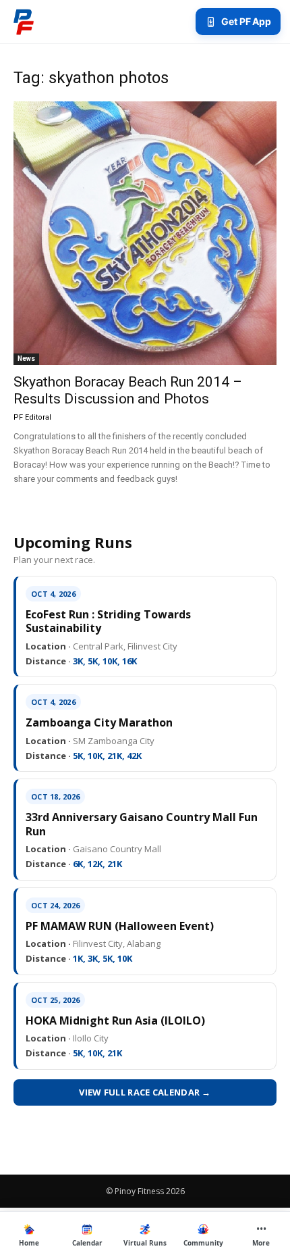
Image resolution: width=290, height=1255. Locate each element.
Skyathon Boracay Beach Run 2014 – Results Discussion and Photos (127, 390)
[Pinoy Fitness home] (23, 21)
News (26, 358)
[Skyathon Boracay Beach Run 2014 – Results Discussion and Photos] (145, 233)
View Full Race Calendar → (145, 1092)
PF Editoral (32, 417)
